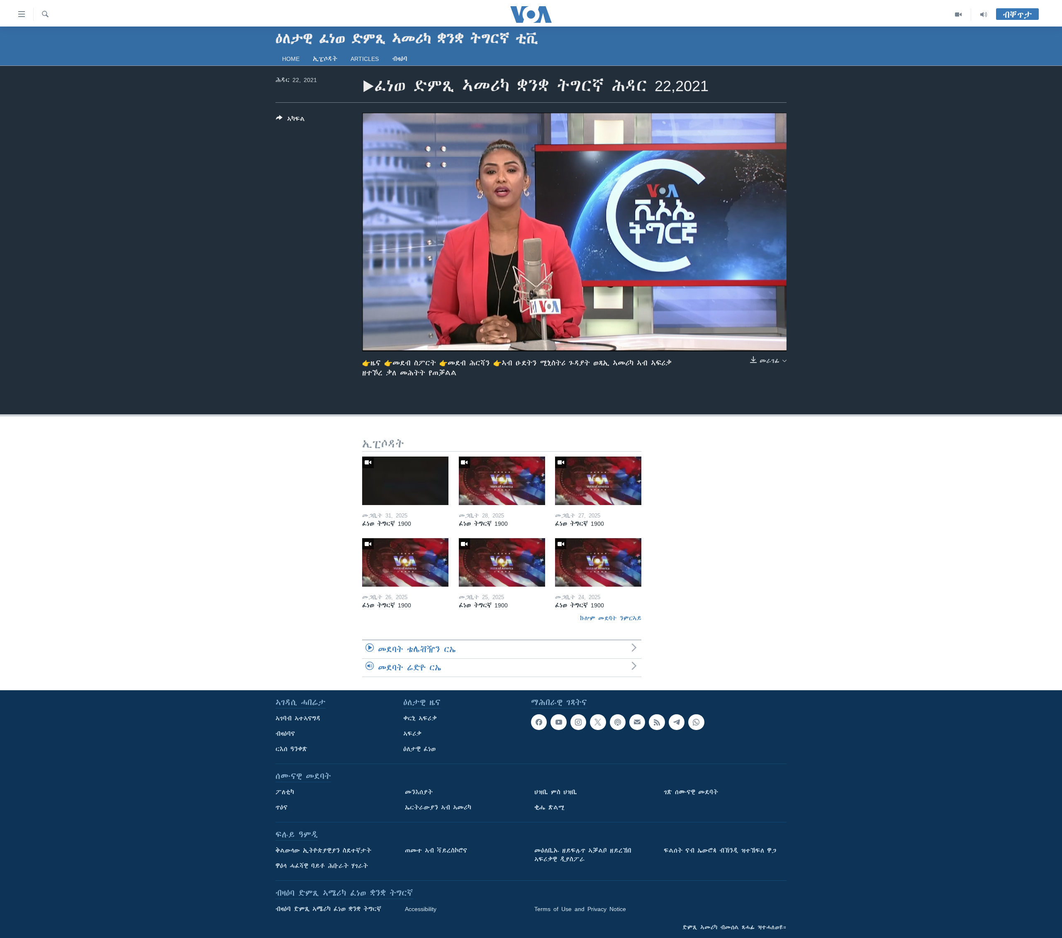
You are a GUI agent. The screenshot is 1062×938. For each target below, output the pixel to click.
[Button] (290, 120)
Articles (365, 59)
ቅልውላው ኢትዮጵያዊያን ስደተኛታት (323, 850)
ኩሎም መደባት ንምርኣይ (610, 618)
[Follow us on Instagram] (578, 722)
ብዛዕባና (285, 733)
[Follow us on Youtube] (558, 722)
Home (291, 59)
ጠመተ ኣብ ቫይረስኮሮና (436, 850)
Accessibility (420, 909)
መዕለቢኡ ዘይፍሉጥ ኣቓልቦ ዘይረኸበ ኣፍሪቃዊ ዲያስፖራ (582, 855)
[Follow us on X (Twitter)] (598, 722)
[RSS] (657, 722)
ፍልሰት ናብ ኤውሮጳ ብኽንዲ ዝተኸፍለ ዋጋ (720, 850)
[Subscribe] (637, 722)
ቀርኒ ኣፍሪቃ (420, 718)
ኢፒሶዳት (325, 59)
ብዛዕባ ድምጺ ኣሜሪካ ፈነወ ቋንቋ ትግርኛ (328, 909)
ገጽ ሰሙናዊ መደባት (691, 792)
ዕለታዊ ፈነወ (419, 749)
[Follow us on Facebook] (539, 722)
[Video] (958, 14)
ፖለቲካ (284, 792)
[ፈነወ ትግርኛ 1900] (405, 481)
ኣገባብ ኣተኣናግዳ (298, 718)
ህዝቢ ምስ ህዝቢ (555, 792)
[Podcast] (618, 722)
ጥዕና (281, 807)
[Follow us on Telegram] (676, 722)
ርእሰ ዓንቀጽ (291, 749)
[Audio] (983, 14)
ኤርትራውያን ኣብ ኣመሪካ (438, 807)
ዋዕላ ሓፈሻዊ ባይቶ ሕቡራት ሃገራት (321, 866)
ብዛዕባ (399, 59)
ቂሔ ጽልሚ (549, 807)
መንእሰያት (419, 792)
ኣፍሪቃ (412, 733)
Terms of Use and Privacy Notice (580, 909)
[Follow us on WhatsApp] (696, 722)
